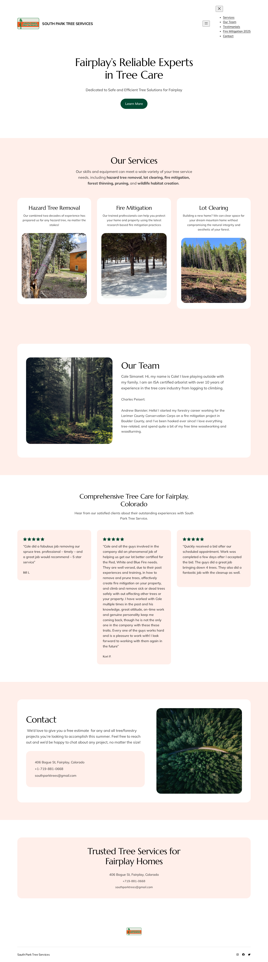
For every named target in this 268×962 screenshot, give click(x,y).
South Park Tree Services (67, 23)
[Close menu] (219, 9)
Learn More (134, 104)
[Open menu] (206, 24)
